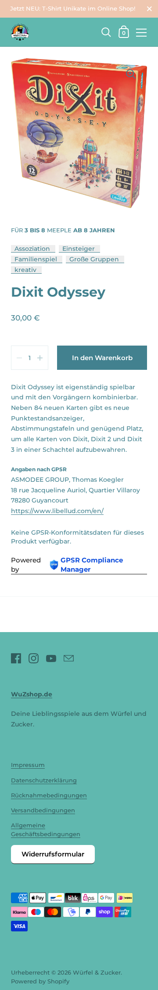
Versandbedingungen (43, 810)
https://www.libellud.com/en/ (57, 510)
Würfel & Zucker (97, 972)
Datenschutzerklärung (44, 780)
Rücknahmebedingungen (49, 795)
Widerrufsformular (53, 854)
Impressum (28, 765)
